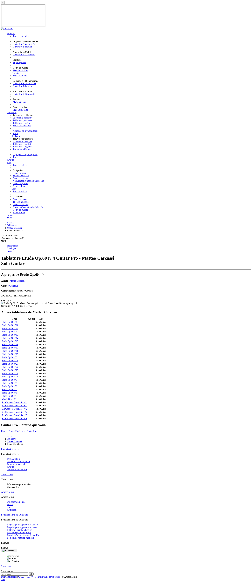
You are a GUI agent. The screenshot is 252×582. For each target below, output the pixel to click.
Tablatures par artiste (22, 120)
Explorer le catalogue (22, 117)
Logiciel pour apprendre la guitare (22, 524)
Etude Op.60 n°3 (9, 380)
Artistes (10, 160)
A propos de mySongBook (25, 131)
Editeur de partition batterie (19, 530)
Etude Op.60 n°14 (10, 338)
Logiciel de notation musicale (20, 538)
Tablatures (11, 112)
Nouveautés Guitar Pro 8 (18, 461)
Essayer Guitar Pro (10, 431)
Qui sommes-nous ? (16, 502)
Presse (10, 504)
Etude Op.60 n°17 (10, 347)
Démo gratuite (13, 459)
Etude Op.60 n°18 (10, 351)
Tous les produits (20, 36)
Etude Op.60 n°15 (10, 341)
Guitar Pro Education (22, 46)
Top (3, 579)
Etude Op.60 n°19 (10, 354)
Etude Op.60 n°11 (10, 328)
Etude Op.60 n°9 (9, 396)
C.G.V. (30, 577)
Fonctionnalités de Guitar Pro (14, 514)
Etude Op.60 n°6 (9, 386)
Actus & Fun (19, 186)
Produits (11, 33)
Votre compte (7, 474)
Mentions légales (9, 577)
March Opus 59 (9, 399)
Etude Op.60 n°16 (10, 344)
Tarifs (15, 133)
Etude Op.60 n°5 (9, 383)
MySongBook (19, 62)
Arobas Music (7, 492)
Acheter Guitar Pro (27, 431)
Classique (13, 285)
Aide (9, 507)
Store (9, 217)
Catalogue (11, 248)
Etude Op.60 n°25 (10, 376)
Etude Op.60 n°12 (10, 331)
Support (10, 215)
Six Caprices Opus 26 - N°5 (14, 415)
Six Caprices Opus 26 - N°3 (14, 409)
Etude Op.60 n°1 (9, 322)
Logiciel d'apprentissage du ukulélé (23, 535)
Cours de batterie (20, 178)
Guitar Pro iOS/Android (24, 54)
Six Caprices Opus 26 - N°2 (14, 405)
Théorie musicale (21, 175)
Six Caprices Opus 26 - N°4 (14, 412)
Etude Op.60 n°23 (10, 370)
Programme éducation (17, 464)
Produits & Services (10, 449)
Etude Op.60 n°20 (10, 360)
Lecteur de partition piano (19, 532)
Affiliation (11, 510)
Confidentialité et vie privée (48, 577)
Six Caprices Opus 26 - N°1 (14, 402)
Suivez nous (6, 566)
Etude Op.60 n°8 (9, 392)
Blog (9, 162)
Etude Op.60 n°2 (9, 357)
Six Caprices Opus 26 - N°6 (14, 418)
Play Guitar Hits (20, 70)
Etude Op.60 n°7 (9, 389)
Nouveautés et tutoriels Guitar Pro (28, 181)
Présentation (12, 245)
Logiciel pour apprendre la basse (22, 527)
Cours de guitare (20, 183)
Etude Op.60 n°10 (10, 325)
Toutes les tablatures (22, 125)
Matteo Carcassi (17, 281)
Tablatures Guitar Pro (17, 469)
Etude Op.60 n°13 (10, 335)
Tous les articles (20, 165)
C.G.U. (22, 577)
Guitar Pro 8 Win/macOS (24, 44)
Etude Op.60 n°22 (10, 367)
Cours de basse (20, 173)
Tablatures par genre (22, 123)
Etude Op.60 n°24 (10, 373)
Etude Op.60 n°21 (10, 364)
